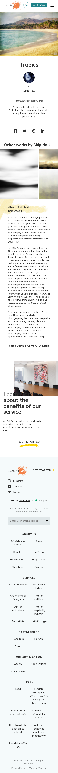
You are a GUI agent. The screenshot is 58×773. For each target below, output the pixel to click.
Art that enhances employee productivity (39, 730)
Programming (38, 559)
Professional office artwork (18, 712)
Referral (39, 639)
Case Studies (38, 664)
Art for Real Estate (39, 586)
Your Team (18, 567)
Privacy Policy (18, 768)
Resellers (18, 639)
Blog (18, 689)
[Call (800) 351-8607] (26, 5)
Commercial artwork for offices (38, 714)
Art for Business (18, 584)
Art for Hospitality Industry (39, 610)
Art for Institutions (18, 608)
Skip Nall (29, 91)
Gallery (18, 664)
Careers (38, 567)
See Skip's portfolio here (29, 346)
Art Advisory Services (18, 542)
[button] (52, 5)
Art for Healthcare (39, 597)
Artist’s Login (39, 621)
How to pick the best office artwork (18, 728)
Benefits (18, 552)
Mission (39, 541)
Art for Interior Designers (18, 597)
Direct (18, 646)
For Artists (18, 621)
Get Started (38, 5)
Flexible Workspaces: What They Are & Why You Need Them (39, 696)
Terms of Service (38, 768)
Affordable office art (18, 745)
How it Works (18, 559)
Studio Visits (18, 671)
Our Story (38, 552)
